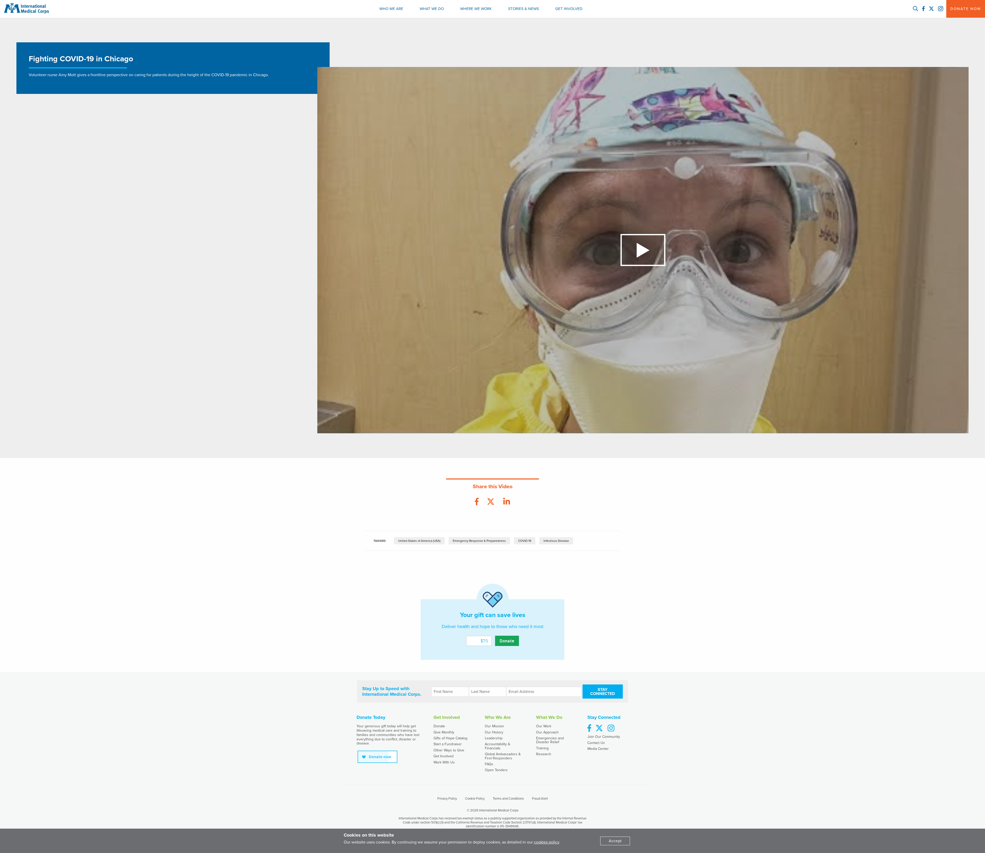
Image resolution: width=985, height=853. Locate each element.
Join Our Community (603, 736)
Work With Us (444, 762)
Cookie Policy (475, 799)
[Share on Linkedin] (507, 502)
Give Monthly (444, 732)
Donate (439, 726)
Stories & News (523, 8)
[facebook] (589, 728)
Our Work (543, 726)
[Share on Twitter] (491, 502)
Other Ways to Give (449, 750)
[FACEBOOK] (923, 9)
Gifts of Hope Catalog (450, 738)
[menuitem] (391, 9)
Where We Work (476, 8)
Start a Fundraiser (448, 744)
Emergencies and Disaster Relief (550, 740)
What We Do (432, 8)
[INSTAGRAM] (940, 9)
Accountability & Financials (497, 746)
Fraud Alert (540, 799)
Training (542, 748)
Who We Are (391, 8)
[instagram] (611, 728)
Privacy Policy (447, 799)
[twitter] (599, 728)
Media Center (598, 749)
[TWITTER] (931, 9)
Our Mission (494, 726)
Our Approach (547, 732)
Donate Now (965, 8)
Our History (494, 732)
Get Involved (569, 8)
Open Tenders (496, 770)
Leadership (494, 738)
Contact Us (596, 743)
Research (543, 754)
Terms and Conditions (508, 799)
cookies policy (546, 842)
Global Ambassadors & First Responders (503, 756)
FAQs (489, 764)
